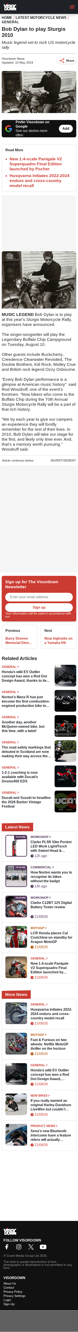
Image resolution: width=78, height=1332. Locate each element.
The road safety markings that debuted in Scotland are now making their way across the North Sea (26, 752)
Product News (43, 1126)
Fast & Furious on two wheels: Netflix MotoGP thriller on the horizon (49, 1044)
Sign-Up (9, 1304)
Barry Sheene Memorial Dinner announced (18, 641)
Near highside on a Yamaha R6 (58, 641)
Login (7, 1299)
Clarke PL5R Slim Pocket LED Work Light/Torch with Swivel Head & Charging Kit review (51, 846)
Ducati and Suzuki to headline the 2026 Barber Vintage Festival (26, 802)
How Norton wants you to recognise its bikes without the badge (51, 876)
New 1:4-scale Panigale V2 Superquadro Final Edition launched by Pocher (36, 164)
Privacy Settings (14, 1295)
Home (7, 18)
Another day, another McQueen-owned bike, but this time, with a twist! (23, 726)
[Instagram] (20, 1248)
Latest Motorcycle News (41, 18)
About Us (9, 1283)
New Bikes (39, 1095)
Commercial (41, 867)
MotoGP (37, 928)
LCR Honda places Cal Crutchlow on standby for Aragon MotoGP (51, 937)
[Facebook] (7, 1248)
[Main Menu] (72, 7)
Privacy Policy (20, 616)
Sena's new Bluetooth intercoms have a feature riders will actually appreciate (51, 1135)
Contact (8, 1287)
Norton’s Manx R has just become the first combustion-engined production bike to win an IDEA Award (26, 701)
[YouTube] (44, 1248)
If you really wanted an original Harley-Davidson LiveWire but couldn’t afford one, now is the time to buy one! (51, 1105)
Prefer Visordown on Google (32, 124)
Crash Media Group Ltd (22, 1255)
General (10, 22)
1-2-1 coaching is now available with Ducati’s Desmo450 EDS (20, 777)
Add (65, 128)
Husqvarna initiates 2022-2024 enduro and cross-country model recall (40, 180)
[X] (32, 1248)
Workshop (40, 837)
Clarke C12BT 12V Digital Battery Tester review (51, 905)
